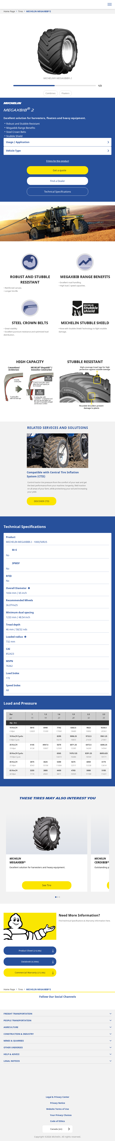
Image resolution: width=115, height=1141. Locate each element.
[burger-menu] (110, 4)
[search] (102, 4)
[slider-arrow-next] (108, 85)
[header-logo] (14, 4)
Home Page (9, 11)
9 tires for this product (57, 161)
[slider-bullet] (55, 897)
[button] (29, 588)
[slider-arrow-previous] (6, 85)
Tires (20, 11)
